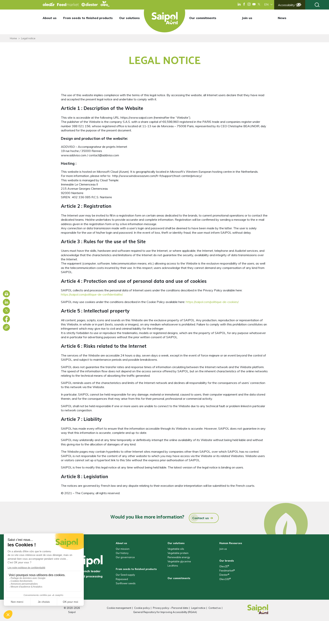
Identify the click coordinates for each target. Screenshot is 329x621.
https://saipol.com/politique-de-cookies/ (212, 302)
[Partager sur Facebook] (6, 318)
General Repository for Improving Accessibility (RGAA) (165, 612)
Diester (224, 574)
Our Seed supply (125, 574)
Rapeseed (122, 579)
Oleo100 (225, 579)
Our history (122, 553)
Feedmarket (227, 570)
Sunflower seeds (126, 583)
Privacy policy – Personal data (170, 607)
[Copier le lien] (6, 327)
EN (266, 4)
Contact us (200, 518)
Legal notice (198, 607)
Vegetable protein (178, 553)
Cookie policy (142, 607)
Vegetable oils (176, 548)
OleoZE (224, 566)
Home (13, 38)
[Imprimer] (6, 293)
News (282, 18)
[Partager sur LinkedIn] (6, 302)
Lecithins (173, 565)
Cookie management (119, 607)
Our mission (122, 548)
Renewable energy (179, 557)
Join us (247, 18)
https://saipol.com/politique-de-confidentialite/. (92, 294)
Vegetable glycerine (179, 561)
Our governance (125, 557)
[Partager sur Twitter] (6, 310)
